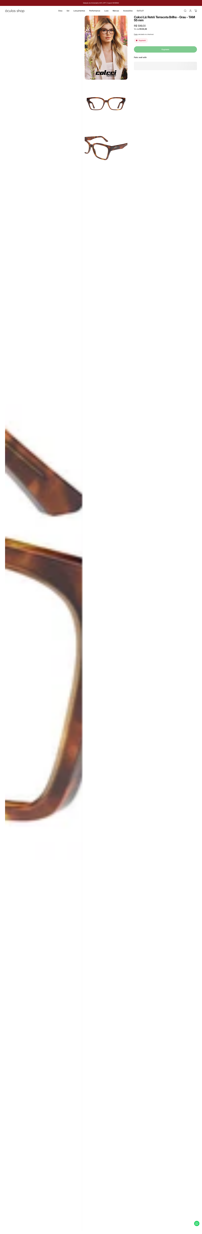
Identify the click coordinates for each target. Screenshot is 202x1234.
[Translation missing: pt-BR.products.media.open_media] (44, 624)
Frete (136, 34)
